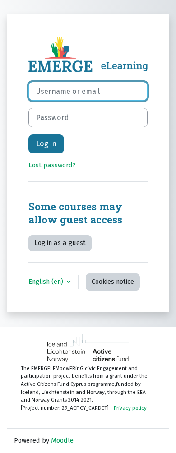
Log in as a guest (60, 243)
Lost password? (52, 165)
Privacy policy (130, 408)
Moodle (62, 440)
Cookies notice (113, 281)
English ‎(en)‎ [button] (46, 281)
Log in (46, 143)
